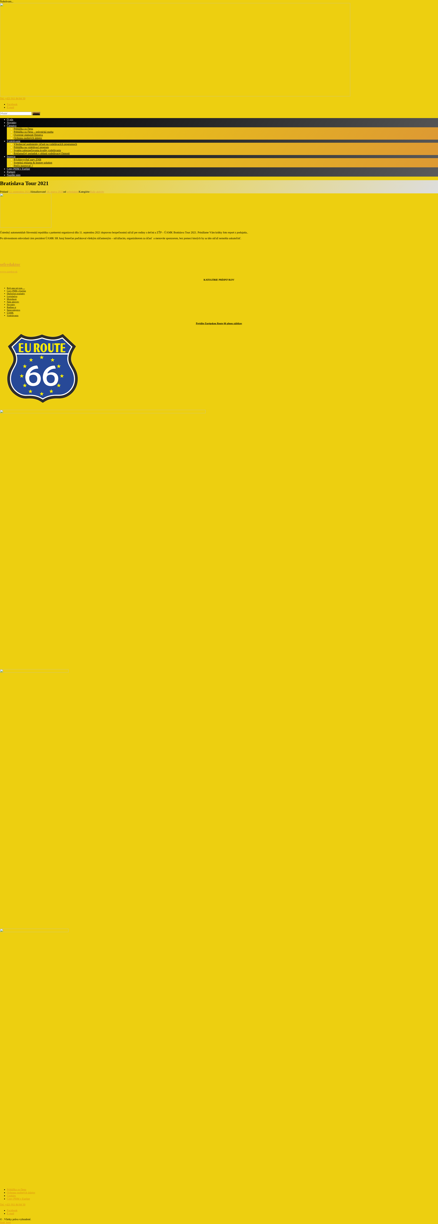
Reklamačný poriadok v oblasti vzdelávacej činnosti (42, 153)
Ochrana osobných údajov (28, 138)
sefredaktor (73, 191)
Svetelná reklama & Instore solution (33, 162)
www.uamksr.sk (8, 271)
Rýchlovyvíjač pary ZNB (27, 159)
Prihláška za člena (23, 128)
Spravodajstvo (13, 310)
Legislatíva (12, 296)
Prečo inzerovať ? (23, 165)
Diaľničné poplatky (16, 293)
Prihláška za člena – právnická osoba (33, 131)
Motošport (12, 299)
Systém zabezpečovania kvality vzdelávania (37, 150)
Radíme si (11, 307)
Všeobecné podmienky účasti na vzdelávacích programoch (45, 144)
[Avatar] (7, 257)
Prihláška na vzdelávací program (31, 147)
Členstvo (11, 125)
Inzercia (11, 156)
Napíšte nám (13, 175)
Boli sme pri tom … (16, 288)
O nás (10, 119)
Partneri (11, 171)
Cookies (11, 1195)
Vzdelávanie (13, 141)
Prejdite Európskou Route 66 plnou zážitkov (219, 323)
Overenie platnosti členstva (28, 134)
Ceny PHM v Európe (18, 168)
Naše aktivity (97, 191)
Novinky (11, 122)
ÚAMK (10, 312)
